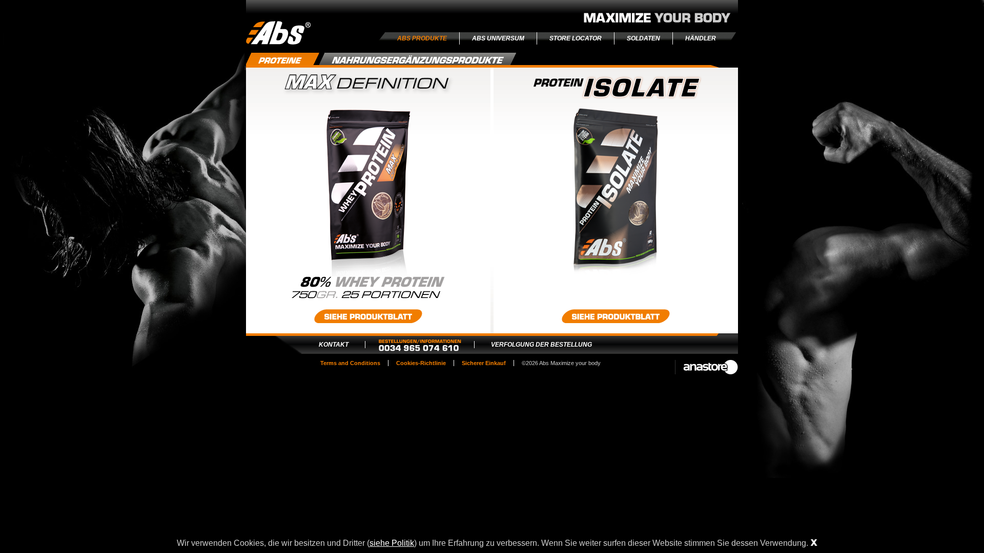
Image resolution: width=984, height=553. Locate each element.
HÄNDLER (700, 38)
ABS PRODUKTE (422, 38)
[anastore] (706, 367)
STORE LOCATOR (575, 38)
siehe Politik (392, 543)
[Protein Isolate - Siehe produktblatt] (616, 316)
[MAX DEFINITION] (368, 274)
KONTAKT (333, 344)
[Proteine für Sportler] (282, 63)
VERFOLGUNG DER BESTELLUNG (541, 344)
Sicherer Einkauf (484, 363)
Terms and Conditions (350, 363)
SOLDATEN (643, 38)
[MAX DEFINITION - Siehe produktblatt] (368, 316)
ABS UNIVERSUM (498, 38)
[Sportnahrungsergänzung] (418, 59)
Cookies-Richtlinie (421, 363)
